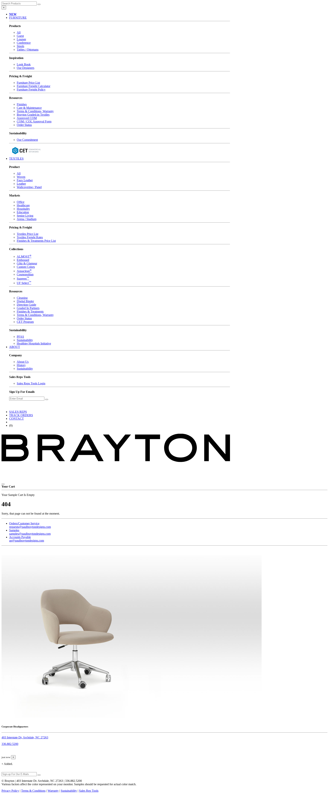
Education (23, 212)
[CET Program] (26, 155)
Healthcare (23, 205)
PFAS (20, 336)
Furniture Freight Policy (31, 89)
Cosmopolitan (25, 274)
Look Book (24, 64)
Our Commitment (27, 139)
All (19, 32)
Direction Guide (26, 304)
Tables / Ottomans (27, 49)
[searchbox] (19, 4)
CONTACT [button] (16, 418)
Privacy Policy (10, 790)
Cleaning (22, 297)
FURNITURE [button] (18, 17)
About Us (23, 361)
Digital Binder (25, 301)
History (21, 365)
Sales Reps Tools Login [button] (31, 383)
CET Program (25, 321)
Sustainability (25, 340)
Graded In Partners (28, 308)
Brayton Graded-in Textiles (33, 114)
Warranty (53, 790)
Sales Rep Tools (88, 790)
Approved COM (27, 118)
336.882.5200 (10, 744)
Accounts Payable (26, 538)
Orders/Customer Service (30, 525)
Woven (21, 176)
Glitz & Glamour (27, 263)
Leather (21, 183)
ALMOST (24, 256)
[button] (13, 14)
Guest (20, 35)
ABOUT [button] (14, 346)
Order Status (24, 125)
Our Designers (25, 67)
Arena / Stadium (26, 219)
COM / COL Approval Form (34, 121)
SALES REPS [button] (18, 411)
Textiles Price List (27, 234)
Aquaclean (24, 271)
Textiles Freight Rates (30, 237)
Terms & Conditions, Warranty (35, 111)
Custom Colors (26, 266)
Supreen (23, 278)
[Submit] (39, 4)
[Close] (3, 484)
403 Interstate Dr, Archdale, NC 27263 (25, 737)
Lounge (21, 39)
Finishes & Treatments (30, 311)
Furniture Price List (28, 82)
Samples (30, 532)
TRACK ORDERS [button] (21, 415)
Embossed (23, 260)
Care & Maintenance (29, 107)
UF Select (24, 283)
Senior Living (25, 215)
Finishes (22, 104)
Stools (20, 46)
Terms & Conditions (33, 790)
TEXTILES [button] (16, 158)
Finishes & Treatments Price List (36, 240)
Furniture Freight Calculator (33, 86)
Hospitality (23, 208)
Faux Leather (25, 180)
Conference (24, 42)
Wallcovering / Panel (29, 187)
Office (20, 202)
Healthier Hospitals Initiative (34, 343)
